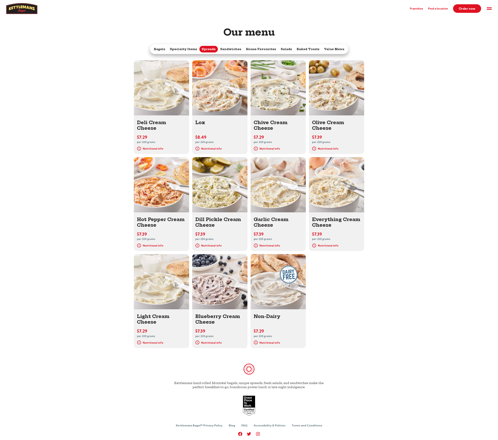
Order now (467, 8)
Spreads (209, 49)
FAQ (244, 425)
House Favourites (261, 49)
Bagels (159, 49)
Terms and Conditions (307, 425)
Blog (232, 425)
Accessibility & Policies (269, 425)
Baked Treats (308, 49)
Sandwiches (230, 49)
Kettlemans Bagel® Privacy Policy (199, 425)
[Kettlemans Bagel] (21, 13)
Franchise (416, 8)
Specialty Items (183, 49)
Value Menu (334, 49)
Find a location (438, 8)
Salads (286, 49)
